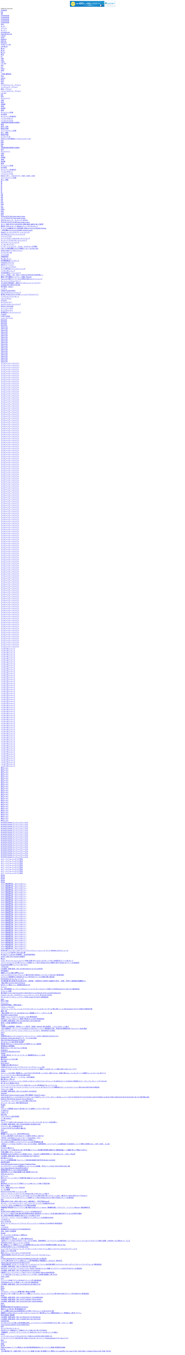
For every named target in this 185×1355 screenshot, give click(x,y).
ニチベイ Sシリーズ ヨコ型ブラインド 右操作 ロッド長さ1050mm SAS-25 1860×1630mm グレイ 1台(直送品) (37, 1197)
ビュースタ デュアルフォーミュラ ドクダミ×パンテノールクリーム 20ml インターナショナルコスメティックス (39, 1249)
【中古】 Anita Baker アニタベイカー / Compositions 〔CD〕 (21, 1138)
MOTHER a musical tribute (9, 1015)
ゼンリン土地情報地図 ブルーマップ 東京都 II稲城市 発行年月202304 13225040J (28, 1160)
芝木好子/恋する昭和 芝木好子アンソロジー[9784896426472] (21, 1211)
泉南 (2, 110)
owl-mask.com (5, 32)
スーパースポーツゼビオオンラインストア (15, 238)
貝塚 (2, 106)
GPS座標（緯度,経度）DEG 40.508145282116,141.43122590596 (22, 969)
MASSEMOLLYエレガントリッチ (12, 979)
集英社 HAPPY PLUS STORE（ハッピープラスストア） (20, 294)
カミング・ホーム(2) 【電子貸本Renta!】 (15, 1103)
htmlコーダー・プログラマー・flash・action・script (18, 175)
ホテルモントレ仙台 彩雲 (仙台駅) (12, 1042)
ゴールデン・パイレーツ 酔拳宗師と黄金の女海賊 (18, 1291)
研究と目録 (4, 1001)
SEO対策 (4, 114)
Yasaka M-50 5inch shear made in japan (13, 216)
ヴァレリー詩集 (6, 991)
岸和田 (3, 104)
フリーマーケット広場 (8, 130)
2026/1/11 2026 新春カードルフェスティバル (16, 138)
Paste (2, 1303)
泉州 (2, 102)
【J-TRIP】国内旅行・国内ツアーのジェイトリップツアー (21, 283)
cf (1, 72)
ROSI (2, 1295)
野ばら (3, 958)
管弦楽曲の (4, 971)
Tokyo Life (4, 327)
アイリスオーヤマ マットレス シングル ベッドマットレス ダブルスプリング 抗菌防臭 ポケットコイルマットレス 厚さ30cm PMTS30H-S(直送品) (50, 1087)
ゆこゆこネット (6, 258)
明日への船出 (5, 1185)
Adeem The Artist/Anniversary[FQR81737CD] (15, 1262)
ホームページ (5, 98)
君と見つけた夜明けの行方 (10, 1083)
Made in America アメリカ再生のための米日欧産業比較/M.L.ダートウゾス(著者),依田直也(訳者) (33, 1347)
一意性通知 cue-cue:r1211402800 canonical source (17, 230)
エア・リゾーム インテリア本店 (12, 859)
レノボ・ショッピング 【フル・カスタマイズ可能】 (19, 246)
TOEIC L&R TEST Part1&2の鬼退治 (13, 956)
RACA (3, 1305)
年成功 (3, 1105)
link (2, 12)
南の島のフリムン (7, 1158)
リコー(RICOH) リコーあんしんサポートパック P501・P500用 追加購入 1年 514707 (29, 1274)
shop (2, 81)
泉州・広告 (4, 126)
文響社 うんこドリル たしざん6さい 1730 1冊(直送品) (19, 1017)
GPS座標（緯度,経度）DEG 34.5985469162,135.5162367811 (20, 1270)
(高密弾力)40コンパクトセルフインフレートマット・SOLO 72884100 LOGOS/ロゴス (30, 1036)
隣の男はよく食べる (8, 1079)
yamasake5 (4, 1132)
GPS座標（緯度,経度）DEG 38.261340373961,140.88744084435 (22, 1301)
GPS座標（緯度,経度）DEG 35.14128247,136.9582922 (19, 1091)
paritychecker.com (6, 34)
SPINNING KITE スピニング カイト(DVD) (15, 1243)
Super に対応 (5, 1276)
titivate (3, 875)
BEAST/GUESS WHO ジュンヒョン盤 (13, 1191)
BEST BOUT (5, 1063)
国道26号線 (4, 128)
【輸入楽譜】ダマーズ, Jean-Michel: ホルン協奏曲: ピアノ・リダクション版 (26, 1013)
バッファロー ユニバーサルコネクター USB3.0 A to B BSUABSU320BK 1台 (26, 1336)
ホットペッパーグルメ (8, 267)
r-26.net (3, 36)
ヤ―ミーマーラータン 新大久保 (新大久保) (15, 1075)
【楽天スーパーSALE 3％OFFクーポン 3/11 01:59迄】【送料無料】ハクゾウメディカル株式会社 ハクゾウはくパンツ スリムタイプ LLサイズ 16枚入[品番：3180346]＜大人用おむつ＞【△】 (65, 1241)
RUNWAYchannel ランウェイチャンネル (14, 822)
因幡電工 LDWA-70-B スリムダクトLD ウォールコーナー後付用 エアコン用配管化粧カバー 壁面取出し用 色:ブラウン (41, 1313)
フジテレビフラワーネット (10, 296)
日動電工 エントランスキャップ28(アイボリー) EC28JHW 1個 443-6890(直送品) (28, 1272)
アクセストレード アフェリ (11, 85)
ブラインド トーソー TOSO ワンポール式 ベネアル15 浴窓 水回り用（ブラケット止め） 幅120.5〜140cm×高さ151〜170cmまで (44, 1195)
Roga (2, 1290)
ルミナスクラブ (6, 302)
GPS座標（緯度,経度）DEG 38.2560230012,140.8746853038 (20, 1021)
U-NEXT (4, 314)
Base (2, 1340)
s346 (2, 58)
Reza (2, 1286)
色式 (2, 1209)
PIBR (2, 1344)
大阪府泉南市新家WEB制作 (10, 122)
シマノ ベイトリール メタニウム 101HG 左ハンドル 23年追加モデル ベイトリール (29, 1085)
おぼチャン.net (6, 44)
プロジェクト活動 (7, 1089)
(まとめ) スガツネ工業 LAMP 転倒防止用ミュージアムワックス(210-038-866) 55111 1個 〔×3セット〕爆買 (37, 1323)
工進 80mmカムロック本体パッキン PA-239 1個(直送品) (19, 1282)
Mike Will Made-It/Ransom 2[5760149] (13, 1040)
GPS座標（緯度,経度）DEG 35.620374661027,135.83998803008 (22, 1297)
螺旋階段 (4, 1057)
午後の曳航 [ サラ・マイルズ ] (11, 1152)
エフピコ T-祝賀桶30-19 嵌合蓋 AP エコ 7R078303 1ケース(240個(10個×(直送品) (28, 977)
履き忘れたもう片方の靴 (9, 1059)
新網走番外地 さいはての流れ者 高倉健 (14, 1170)
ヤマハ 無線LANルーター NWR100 (13, 1187)
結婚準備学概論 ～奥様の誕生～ (12, 1005)
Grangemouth (5, 15)
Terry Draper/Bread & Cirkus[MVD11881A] (14, 1168)
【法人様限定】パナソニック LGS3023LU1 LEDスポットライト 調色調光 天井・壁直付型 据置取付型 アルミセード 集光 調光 (44, 1028)
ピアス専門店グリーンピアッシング (13, 269)
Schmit (3, 1225)
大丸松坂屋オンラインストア (11, 273)
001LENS (4, 320)
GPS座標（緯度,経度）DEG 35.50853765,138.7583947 (19, 1266)
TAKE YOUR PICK (7, 1237)
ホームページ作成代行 (8, 116)
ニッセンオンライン (8, 244)
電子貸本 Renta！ (7, 286)
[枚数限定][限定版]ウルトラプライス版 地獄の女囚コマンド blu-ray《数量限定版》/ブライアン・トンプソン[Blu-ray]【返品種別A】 (45, 1207)
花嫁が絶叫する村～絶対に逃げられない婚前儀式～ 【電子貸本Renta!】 (25, 1201)
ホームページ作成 (7, 112)
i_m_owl (3, 63)
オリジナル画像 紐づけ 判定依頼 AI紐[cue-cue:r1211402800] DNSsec (23, 228)
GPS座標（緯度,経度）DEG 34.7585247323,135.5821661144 (20, 1317)
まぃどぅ (4, 30)
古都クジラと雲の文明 (8, 1251)
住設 (2, 24)
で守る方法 (4, 967)
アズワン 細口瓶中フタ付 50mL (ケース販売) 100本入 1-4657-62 (22, 1136)
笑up (2, 76)
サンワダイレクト (7, 310)
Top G (3, 1032)
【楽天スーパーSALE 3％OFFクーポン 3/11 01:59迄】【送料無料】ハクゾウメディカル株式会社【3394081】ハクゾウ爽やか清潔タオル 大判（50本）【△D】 (55, 1144)
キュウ (3, 26)
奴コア (3, 52)
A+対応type (4, 1110)
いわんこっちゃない (8, 1007)
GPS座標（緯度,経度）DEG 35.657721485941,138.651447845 (21, 1299)
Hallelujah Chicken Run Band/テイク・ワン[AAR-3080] (19, 1038)
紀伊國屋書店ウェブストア (10, 260)
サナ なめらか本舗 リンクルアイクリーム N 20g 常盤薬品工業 (22, 1142)
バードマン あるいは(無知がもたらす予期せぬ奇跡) (18, 1205)
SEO (2, 96)
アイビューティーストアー (10, 363)
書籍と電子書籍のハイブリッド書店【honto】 (16, 277)
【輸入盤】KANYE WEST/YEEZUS (13, 983)
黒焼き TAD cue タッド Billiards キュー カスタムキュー (19, 226)
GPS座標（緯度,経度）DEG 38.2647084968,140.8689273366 (20, 1124)
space (2, 999)
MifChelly (4, 1114)
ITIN (2, 1130)
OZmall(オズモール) (7, 262)
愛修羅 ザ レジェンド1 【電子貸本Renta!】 (15, 1134)
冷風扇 (3, 1071)
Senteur (3, 1053)
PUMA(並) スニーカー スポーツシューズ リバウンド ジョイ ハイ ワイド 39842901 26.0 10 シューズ (34, 950)
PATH (3, 1181)
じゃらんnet (5, 254)
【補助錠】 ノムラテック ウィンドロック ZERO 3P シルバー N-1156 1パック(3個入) (29, 1332)
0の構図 (3, 1146)
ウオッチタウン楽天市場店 (10, 1116)
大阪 (2, 100)
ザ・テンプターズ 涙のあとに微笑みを (14, 1235)
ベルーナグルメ (6, 298)
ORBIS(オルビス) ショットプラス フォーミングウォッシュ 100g (23, 1067)
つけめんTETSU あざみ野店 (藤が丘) (13, 1128)
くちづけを (4, 1227)
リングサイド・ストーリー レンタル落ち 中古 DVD (18, 1101)
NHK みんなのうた (7, 1174)
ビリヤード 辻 (5, 136)
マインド (4, 28)
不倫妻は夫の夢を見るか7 (9, 1065)
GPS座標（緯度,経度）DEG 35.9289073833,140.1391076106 (20, 1319)
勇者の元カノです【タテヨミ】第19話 (14, 1048)
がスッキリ (4, 1003)
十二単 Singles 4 (6, 1118)
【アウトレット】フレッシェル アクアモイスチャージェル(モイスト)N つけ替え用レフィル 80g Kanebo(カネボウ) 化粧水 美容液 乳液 (46, 1009)
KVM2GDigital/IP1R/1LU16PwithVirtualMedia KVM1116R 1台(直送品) (24, 1258)
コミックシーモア (7, 308)
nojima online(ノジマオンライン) (11, 250)
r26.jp (2, 37)
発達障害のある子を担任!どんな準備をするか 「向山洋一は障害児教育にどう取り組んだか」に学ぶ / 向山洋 (38, 1154)
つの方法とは (5, 1219)
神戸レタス (4, 768)
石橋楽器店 (4, 256)
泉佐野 (3, 108)
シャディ (4, 288)
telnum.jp (3, 39)
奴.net (3, 50)
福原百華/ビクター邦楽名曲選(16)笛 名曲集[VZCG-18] (19, 1172)
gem (2, 65)
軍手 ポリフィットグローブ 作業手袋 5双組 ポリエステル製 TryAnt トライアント (28, 1178)
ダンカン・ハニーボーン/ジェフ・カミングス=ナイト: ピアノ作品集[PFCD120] (28, 1203)
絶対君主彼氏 (5, 1162)
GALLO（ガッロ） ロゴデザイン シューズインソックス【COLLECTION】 (26, 995)
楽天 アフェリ (6, 89)
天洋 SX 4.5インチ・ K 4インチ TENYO (14, 220)
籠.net (3, 48)
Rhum (3, 1288)
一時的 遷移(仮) (6, 74)
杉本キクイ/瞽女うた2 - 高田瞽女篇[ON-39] (15, 985)
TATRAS (4, 1180)
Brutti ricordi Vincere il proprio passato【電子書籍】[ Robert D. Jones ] (23, 1095)
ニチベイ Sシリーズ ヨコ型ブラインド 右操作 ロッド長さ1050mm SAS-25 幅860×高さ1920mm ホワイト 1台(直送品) (40, 962)
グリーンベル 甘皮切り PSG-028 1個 (13, 952)
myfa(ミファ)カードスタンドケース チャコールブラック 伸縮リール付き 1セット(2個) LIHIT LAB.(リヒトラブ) (38, 1069)
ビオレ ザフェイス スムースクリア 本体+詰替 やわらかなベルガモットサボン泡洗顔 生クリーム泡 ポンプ (37, 960)
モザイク (4, 1342)
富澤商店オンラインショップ (11, 312)
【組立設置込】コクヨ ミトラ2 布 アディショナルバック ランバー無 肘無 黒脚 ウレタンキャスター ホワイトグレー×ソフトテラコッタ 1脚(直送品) (51, 1264)
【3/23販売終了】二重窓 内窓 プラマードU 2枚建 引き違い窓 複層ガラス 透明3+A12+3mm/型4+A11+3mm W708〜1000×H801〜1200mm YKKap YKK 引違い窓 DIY (56, 1351)
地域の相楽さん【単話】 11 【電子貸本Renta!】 (17, 1238)
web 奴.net (4, 46)
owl (2, 67)
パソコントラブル (7, 120)
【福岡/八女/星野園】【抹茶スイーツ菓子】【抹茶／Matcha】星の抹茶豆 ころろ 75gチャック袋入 (35, 1026)
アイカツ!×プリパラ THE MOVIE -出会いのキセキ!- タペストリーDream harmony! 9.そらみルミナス (34, 1338)
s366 (2, 60)
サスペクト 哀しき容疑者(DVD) (12, 1126)
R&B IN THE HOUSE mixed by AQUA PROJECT (17, 1099)
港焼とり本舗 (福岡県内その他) (11, 1023)
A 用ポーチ (4, 1112)
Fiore (2, 1034)
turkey (3, 68)
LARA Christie (5, 316)
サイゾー (4, 987)
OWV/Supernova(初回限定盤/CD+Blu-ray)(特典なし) (18, 1140)
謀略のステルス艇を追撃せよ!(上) (12, 973)
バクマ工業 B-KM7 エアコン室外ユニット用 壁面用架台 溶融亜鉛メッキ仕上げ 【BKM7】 (32, 1260)
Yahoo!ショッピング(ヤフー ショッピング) (15, 232)
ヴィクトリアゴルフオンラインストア (14, 240)
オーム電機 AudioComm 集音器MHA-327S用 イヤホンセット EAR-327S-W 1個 (27, 1311)
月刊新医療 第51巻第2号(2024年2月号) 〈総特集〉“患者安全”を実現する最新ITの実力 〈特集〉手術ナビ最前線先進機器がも (43, 981)
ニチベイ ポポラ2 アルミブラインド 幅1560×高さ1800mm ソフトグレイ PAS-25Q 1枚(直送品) (32, 975)
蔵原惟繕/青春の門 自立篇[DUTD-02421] (14, 1307)
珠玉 (2, 54)
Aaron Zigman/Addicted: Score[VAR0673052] (15, 1325)
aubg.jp (3, 78)
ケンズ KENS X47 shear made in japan (13, 218)
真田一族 (4, 1011)
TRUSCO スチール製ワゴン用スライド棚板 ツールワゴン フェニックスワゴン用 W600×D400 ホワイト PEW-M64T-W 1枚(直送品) (45, 1293)
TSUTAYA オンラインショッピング (13, 234)
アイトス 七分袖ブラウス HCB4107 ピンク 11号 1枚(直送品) (21, 1280)
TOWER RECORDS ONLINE (10, 285)
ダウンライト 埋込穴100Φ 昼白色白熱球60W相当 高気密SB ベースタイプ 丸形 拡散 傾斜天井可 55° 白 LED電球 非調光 (41, 1213)
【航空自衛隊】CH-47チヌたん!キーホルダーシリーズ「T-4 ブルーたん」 (26, 1255)
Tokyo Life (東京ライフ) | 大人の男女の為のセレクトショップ (21, 279)
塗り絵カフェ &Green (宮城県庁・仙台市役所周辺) (18, 954)
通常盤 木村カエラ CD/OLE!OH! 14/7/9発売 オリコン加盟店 (21, 1044)
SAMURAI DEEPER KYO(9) (10, 1051)
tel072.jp (3, 41)
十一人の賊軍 (5, 1189)
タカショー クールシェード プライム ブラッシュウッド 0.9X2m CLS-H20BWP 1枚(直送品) (31, 1223)
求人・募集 (4, 132)
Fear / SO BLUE (6, 1221)
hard (2, 1326)
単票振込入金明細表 (8, 1046)
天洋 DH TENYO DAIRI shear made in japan (15, 222)
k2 (1, 56)
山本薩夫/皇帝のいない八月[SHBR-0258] (14, 1247)
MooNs (3, 1120)
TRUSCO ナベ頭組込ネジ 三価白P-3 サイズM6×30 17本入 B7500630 (24, 1330)
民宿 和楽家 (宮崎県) (8, 1315)
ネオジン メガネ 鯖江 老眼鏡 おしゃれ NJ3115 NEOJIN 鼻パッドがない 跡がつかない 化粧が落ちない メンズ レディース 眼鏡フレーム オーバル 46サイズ (53, 1073)
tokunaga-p (4, 1050)
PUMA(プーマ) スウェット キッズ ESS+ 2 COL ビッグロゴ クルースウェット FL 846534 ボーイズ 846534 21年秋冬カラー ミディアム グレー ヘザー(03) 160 (54, 1081)
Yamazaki (4, 1093)
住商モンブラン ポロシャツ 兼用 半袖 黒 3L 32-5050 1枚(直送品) (22, 1019)
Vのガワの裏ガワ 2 (7, 1148)
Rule (2, 1257)
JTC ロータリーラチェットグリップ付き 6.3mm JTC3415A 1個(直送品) (24, 997)
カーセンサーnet (6, 252)
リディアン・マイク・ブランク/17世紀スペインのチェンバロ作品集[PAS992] (27, 1217)
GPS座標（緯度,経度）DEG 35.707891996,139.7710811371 (20, 1156)
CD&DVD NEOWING (8, 290)
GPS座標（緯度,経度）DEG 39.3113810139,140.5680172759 (20, 1284)
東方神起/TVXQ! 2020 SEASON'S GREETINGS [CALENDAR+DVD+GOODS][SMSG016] (31, 993)
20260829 (4, 10)
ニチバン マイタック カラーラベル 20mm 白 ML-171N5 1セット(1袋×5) (25, 1193)
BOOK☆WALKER (7, 306)
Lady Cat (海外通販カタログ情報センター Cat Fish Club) (19, 248)
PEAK (3, 1345)
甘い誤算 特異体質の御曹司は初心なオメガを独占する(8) (20, 1215)
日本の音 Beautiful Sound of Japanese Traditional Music (18, 1164)
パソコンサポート (7, 118)
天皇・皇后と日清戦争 (8, 1231)
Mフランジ (4, 1176)
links (2, 140)
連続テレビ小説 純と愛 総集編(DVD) (13, 1309)
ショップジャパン (7, 318)
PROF (3, 1334)
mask (2, 70)
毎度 (2, 124)
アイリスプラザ (6, 236)
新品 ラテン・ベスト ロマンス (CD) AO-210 (16, 1253)
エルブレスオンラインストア (11, 304)
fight (2, 1199)
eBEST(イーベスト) (7, 265)
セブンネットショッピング (10, 242)
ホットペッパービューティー (11, 281)
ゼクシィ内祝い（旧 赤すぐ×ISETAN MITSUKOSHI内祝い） (22, 275)
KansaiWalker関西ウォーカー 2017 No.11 (14, 965)
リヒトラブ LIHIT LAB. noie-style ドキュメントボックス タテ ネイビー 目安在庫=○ (29, 1122)
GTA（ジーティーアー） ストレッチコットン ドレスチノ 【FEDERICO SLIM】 (28, 1030)
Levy (2, 1278)
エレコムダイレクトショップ (11, 292)
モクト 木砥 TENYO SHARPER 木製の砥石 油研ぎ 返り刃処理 (22, 224)
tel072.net (4, 42)
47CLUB (4, 300)
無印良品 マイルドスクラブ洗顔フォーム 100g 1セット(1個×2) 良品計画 (25, 1183)
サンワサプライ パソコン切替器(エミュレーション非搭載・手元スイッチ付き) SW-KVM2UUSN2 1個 (35, 1166)
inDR (2, 1107)
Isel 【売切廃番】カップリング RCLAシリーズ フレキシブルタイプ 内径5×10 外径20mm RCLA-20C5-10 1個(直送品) (40, 989)
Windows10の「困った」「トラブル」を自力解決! (18, 1077)
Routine (3, 1233)
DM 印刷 (4, 1061)
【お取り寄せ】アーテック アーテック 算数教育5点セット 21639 (23, 1055)
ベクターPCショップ (8, 271)
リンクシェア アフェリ (9, 87)
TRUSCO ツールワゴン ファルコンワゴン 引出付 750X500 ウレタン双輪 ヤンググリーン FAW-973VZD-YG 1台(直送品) (41, 1268)
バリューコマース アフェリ (11, 91)
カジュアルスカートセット (10, 1328)
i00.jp (2, 79)
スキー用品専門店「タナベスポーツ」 (14, 884)
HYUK (3, 1349)
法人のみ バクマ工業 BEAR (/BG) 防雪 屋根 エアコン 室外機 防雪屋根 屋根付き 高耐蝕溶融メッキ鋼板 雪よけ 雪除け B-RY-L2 (44, 1150)
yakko (3, 62)
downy (3, 1025)
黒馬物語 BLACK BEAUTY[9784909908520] (16, 1229)
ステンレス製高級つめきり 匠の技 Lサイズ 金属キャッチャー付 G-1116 (25, 1108)
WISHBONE (5, 1321)
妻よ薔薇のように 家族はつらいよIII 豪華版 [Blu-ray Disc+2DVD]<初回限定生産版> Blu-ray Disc (33, 1245)
